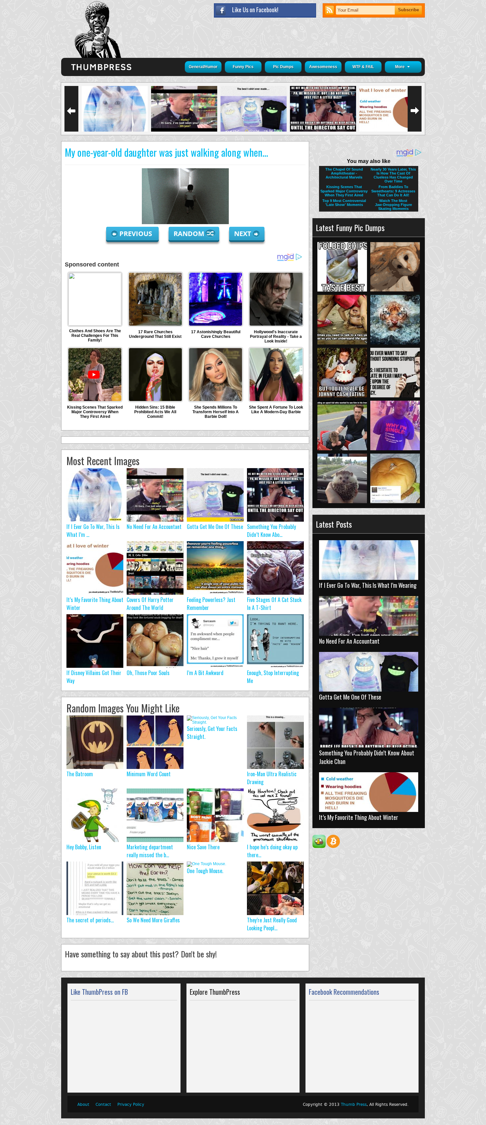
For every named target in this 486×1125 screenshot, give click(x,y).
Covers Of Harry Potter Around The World (150, 604)
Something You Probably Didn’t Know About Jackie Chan (366, 757)
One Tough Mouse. (205, 871)
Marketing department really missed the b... (150, 851)
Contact (103, 1104)
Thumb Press (354, 1104)
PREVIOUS (136, 233)
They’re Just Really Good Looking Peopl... (272, 924)
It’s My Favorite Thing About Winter (358, 817)
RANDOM (190, 233)
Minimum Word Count (149, 774)
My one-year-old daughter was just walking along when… (166, 152)
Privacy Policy (130, 1104)
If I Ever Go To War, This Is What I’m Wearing (368, 585)
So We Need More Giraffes (153, 920)
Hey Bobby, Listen (83, 847)
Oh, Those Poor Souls (148, 673)
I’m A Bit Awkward (205, 673)
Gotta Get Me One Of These (215, 527)
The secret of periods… (90, 920)
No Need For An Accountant (154, 527)
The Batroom (79, 774)
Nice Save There (203, 847)
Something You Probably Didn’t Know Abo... (271, 531)
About (83, 1104)
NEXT (242, 233)
